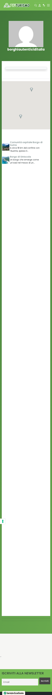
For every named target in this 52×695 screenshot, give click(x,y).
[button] (31, 89)
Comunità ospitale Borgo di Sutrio (26, 144)
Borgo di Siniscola (20, 156)
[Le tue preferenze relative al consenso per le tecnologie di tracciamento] (2, 521)
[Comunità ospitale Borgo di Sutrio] (5, 147)
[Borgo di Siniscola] (5, 160)
